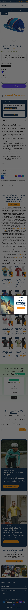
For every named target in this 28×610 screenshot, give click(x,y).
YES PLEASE (21, 308)
